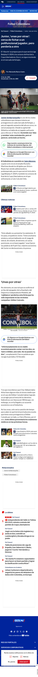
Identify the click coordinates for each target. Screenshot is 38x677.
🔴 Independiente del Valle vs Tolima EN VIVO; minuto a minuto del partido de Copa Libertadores (20, 522)
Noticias (25, 656)
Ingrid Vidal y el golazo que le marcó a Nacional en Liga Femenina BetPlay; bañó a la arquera (24, 223)
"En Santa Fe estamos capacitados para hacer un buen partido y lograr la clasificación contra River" (20, 561)
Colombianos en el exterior (13, 567)
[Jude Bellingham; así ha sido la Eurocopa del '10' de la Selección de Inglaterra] (6, 443)
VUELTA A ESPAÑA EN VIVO (19, 11)
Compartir (32, 78)
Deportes (15, 656)
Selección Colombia (19, 429)
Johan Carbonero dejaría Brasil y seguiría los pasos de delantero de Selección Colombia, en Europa (19, 572)
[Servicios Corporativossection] (35, 647)
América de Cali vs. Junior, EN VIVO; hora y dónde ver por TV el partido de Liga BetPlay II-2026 (24, 210)
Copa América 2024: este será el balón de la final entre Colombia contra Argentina (25, 433)
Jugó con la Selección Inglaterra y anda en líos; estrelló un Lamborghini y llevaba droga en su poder (19, 534)
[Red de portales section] (35, 642)
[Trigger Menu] (3, 6)
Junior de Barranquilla (11, 470)
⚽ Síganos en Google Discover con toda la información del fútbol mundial (20, 154)
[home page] (2, 2)
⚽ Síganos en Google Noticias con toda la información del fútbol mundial (20, 339)
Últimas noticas (11, 1)
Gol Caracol (20, 1)
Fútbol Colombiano (16, 31)
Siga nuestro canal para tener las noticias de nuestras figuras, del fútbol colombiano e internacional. (20, 145)
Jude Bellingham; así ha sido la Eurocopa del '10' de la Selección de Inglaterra (25, 445)
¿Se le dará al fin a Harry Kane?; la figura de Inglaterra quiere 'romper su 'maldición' (23, 456)
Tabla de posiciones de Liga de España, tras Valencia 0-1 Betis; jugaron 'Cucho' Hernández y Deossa (18, 548)
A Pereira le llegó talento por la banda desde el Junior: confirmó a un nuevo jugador (25, 190)
